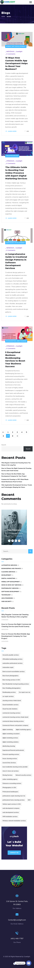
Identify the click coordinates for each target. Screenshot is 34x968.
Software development (15, 242)
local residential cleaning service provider (15, 767)
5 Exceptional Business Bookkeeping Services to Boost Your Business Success (15, 359)
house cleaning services (10, 758)
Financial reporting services (11, 754)
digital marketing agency (23, 729)
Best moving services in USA (11, 680)
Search (3, 445)
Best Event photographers (10, 676)
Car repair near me (24, 692)
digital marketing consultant (11, 734)
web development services (11, 812)
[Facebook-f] (14, 964)
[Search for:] (17, 551)
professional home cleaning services (14, 800)
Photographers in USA (9, 787)
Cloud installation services (10, 705)
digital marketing (8, 729)
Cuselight (19, 51)
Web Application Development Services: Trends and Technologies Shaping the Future (16, 486)
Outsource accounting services (12, 783)
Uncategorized (12, 155)
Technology (6, 595)
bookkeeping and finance (16, 341)
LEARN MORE (11, 131)
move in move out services (11, 585)
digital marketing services (10, 738)
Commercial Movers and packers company (15, 725)
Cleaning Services (8, 572)
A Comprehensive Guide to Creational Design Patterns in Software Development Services (16, 261)
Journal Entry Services (9, 763)
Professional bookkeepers (10, 792)
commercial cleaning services (11, 713)
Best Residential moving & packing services (16, 684)
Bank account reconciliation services (14, 671)
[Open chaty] (28, 963)
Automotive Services (9, 565)
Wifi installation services (10, 816)
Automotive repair (8, 667)
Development (6, 575)
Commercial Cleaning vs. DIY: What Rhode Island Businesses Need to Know (14, 481)
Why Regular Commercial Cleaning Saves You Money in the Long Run (16, 464)
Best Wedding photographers (11, 688)
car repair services (8, 696)
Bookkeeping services (9, 692)
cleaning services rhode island (12, 700)
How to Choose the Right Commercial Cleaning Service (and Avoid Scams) (16, 469)
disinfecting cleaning (9, 746)
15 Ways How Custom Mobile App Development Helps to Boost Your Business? (16, 63)
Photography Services (10, 588)
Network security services (23, 775)
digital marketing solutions (11, 742)
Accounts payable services (11, 655)
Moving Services (7, 775)
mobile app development (16, 46)
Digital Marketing (8, 578)
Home (3, 16)
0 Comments (10, 54)
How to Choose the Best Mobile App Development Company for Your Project (13, 475)
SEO (29, 800)
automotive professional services (12, 663)
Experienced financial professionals (13, 750)
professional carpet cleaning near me (14, 796)
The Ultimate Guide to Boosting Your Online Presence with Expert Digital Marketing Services (16, 173)
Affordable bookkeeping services (12, 659)
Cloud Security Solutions (10, 709)
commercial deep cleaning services (13, 721)
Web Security (6, 601)
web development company (11, 808)
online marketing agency (10, 779)
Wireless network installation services (14, 821)
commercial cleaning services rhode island (15, 717)
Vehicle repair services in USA (12, 804)
